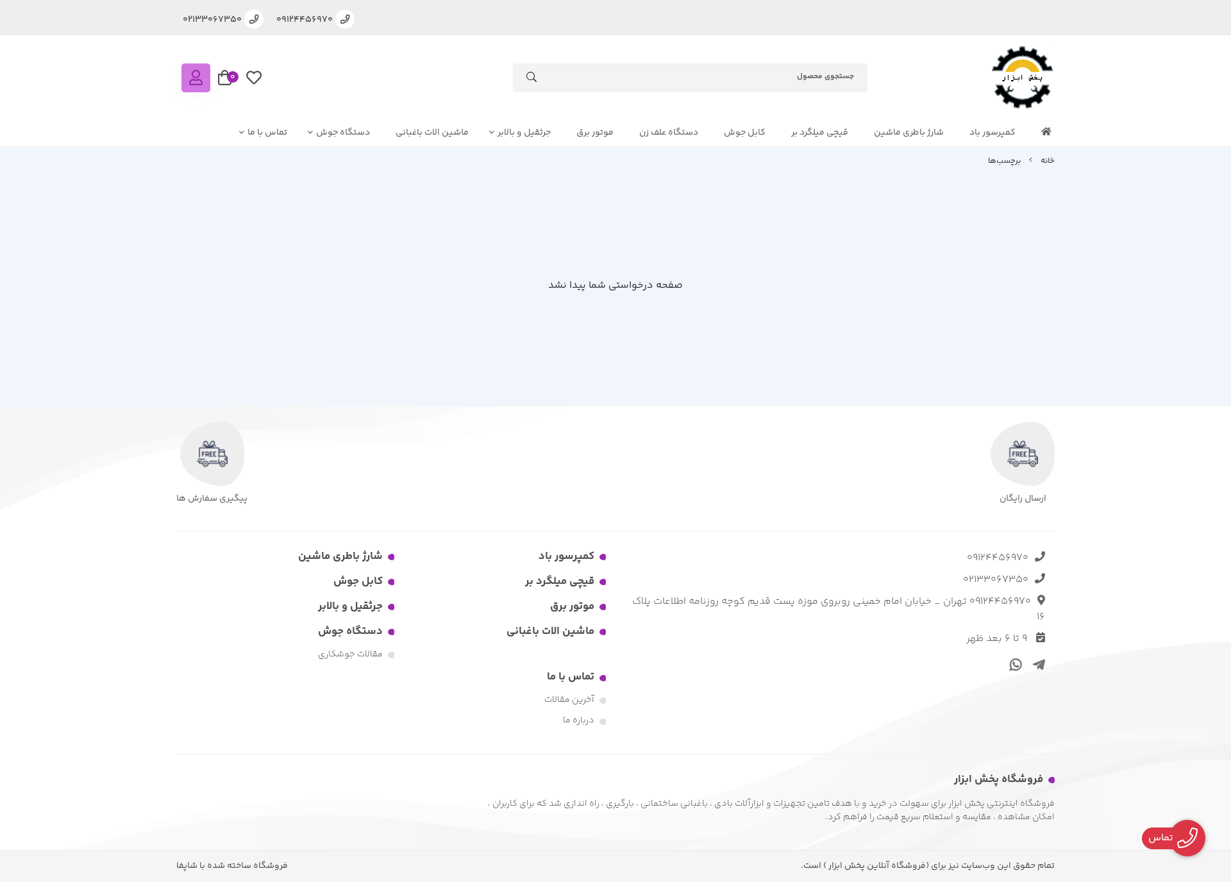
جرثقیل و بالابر (524, 133)
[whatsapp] (1014, 664)
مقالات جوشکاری (350, 654)
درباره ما (578, 720)
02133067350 (995, 580)
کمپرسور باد (992, 133)
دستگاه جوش (343, 133)
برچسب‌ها (1004, 160)
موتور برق (595, 133)
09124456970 (997, 558)
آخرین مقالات (569, 700)
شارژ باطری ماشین (909, 133)
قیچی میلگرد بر (819, 133)
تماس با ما (267, 133)
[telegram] (1036, 664)
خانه (1048, 160)
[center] (531, 80)
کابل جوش (745, 133)
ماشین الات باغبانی (432, 133)
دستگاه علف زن (668, 133)
